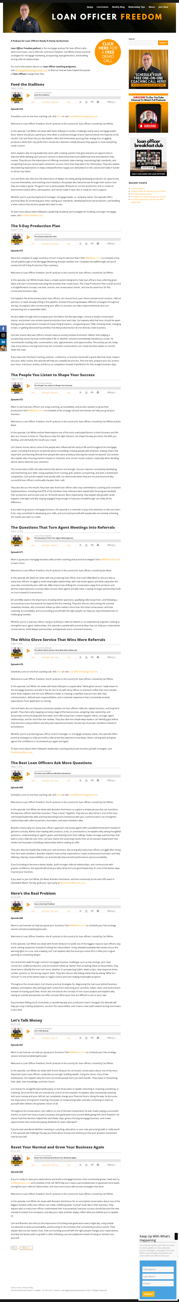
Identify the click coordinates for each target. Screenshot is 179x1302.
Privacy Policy (28, 1287)
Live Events (102, 7)
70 (21, 1247)
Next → (28, 1247)
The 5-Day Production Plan (35, 225)
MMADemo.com (93, 258)
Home (90, 7)
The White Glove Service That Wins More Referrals (58, 639)
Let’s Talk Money (26, 1020)
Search (132, 39)
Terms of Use (16, 1287)
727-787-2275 (47, 1290)
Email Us (57, 1290)
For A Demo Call (108, 52)
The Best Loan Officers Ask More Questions (51, 762)
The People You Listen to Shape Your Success (53, 374)
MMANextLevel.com (110, 559)
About (152, 7)
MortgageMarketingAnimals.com (31, 70)
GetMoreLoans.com (20, 1182)
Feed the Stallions (27, 84)
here (59, 116)
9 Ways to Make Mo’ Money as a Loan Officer (148, 191)
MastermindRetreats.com (72, 882)
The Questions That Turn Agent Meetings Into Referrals (63, 527)
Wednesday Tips (136, 7)
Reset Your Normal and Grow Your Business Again (57, 1147)
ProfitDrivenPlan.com (32, 215)
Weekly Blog (118, 7)
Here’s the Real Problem (33, 893)
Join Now (163, 7)
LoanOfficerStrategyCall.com (83, 116)
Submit (148, 1294)
